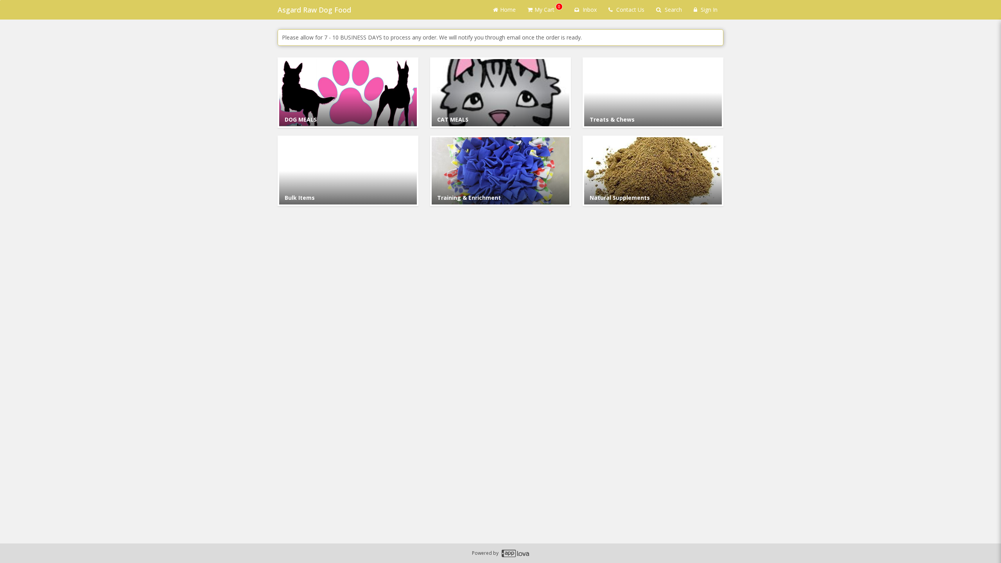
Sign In (708, 9)
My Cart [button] (547, 8)
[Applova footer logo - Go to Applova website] (515, 553)
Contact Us (629, 9)
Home (508, 9)
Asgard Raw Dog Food (314, 9)
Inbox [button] (589, 9)
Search (672, 9)
